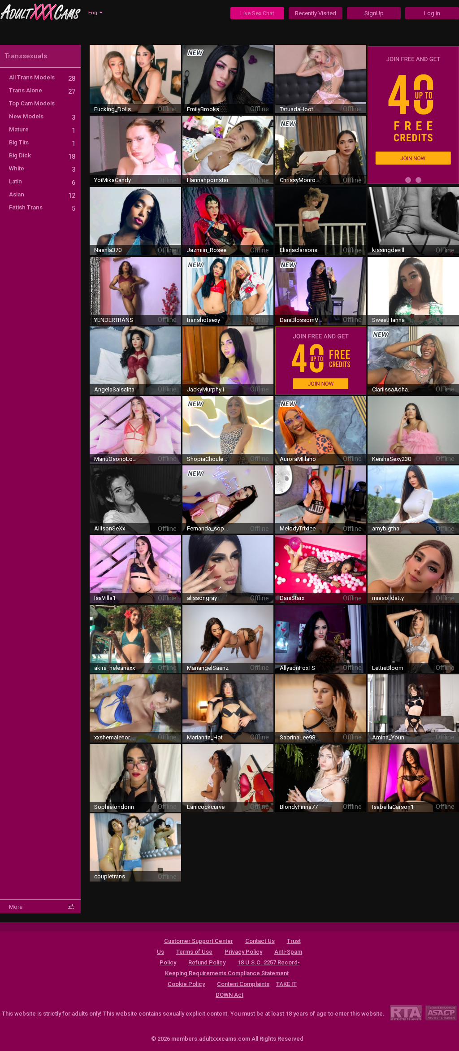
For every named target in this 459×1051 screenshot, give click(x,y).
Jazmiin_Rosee (206, 250)
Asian (42, 194)
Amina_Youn (388, 737)
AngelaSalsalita (114, 389)
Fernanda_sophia (208, 528)
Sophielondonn (114, 806)
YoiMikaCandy (112, 180)
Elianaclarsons (298, 250)
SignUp (374, 13)
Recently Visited (315, 13)
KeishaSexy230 (391, 459)
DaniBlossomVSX (301, 320)
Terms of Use (194, 951)
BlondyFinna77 (299, 806)
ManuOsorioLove (115, 459)
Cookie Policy (186, 984)
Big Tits (42, 142)
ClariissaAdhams (393, 389)
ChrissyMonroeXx (301, 180)
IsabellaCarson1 (393, 806)
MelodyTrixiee (298, 528)
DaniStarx (292, 598)
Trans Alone (42, 90)
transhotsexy (203, 320)
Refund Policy (206, 962)
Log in (432, 13)
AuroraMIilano (298, 459)
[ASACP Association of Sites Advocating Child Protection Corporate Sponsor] (441, 1013)
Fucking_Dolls (112, 109)
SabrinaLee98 (297, 737)
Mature (42, 129)
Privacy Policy (243, 951)
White (42, 168)
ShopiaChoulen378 (208, 459)
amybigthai (386, 528)
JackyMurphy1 (206, 389)
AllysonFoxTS (297, 667)
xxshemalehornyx (115, 737)
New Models (42, 116)
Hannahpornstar (208, 180)
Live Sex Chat (257, 13)
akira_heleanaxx (114, 667)
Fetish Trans (42, 207)
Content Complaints (243, 984)
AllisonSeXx (109, 528)
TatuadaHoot (296, 109)
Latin (42, 181)
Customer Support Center (198, 941)
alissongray (202, 598)
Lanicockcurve (206, 806)
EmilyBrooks (203, 109)
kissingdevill (388, 250)
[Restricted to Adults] (406, 1013)
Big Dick (42, 155)
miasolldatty (388, 598)
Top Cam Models (32, 103)
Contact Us (260, 941)
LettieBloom (387, 667)
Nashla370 (107, 250)
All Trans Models (42, 77)
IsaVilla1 (105, 598)
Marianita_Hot (205, 737)
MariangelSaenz (208, 667)
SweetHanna (388, 320)
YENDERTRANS (113, 320)
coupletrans (109, 876)
